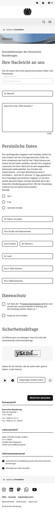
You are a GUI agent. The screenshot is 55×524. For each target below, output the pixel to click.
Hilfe (4, 497)
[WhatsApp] (26, 490)
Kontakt (12, 497)
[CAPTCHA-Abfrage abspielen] (5, 380)
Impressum (32, 501)
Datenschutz (21, 501)
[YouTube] (34, 490)
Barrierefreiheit (8, 501)
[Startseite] (27, 11)
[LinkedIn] (11, 490)
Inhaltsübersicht (25, 497)
